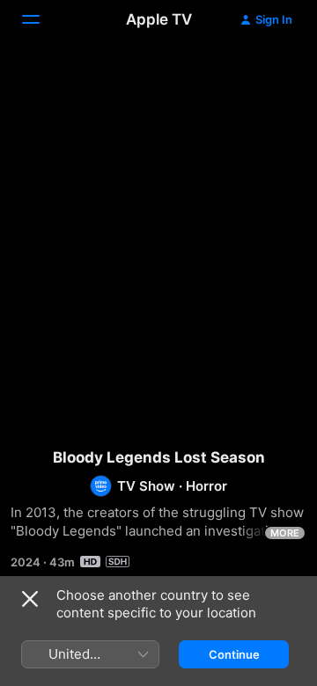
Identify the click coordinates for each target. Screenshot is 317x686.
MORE (284, 533)
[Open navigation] (41, 19)
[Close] (30, 599)
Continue (234, 654)
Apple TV (159, 19)
